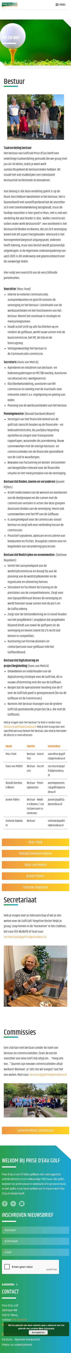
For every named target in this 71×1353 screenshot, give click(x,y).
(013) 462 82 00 (19, 1319)
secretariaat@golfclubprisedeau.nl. (25, 937)
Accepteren (38, 1332)
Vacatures (7, 1339)
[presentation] (30, 1267)
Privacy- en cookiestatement (17, 1344)
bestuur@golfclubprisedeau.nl (48, 1074)
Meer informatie (46, 1328)
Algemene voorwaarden (27, 1339)
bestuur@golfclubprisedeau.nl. (20, 726)
